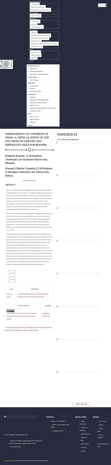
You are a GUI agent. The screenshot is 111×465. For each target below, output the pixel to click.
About (31, 49)
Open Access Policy (36, 27)
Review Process (35, 41)
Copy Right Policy (36, 46)
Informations (33, 30)
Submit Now (34, 4)
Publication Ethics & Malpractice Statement (44, 44)
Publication (32, 19)
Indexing (33, 33)
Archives (33, 24)
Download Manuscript (29, 181)
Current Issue (35, 21)
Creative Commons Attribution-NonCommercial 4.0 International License (21, 316)
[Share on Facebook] (12, 278)
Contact (31, 61)
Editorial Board (35, 55)
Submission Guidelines (37, 7)
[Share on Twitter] (12, 281)
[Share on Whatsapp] (12, 271)
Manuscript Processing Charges (40, 10)
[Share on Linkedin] (12, 274)
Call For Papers (34, 13)
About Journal (35, 52)
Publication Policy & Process (39, 38)
